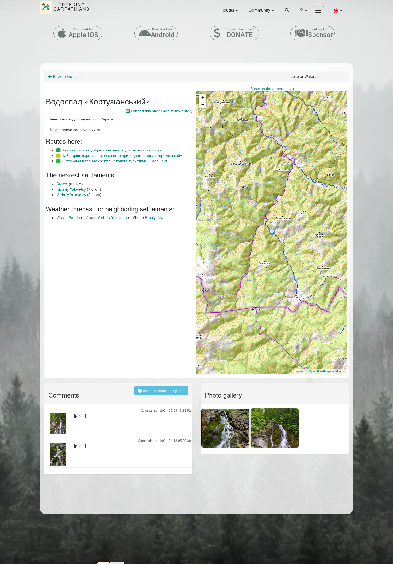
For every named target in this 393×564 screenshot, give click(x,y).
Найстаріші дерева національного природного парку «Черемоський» (121, 155)
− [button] (202, 104)
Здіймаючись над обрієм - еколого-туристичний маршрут (110, 150)
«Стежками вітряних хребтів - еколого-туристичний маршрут (113, 160)
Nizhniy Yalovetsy (71, 189)
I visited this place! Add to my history (161, 111)
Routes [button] (228, 10)
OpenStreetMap (319, 371)
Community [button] (260, 10)
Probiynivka (154, 217)
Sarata (62, 183)
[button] (338, 10)
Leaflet (299, 371)
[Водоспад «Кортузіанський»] (272, 232)
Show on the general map (272, 88)
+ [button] (202, 97)
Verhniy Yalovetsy (71, 194)
